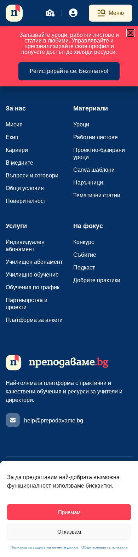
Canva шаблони (94, 170)
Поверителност (26, 201)
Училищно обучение (32, 275)
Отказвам (69, 532)
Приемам (69, 512)
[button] (130, 33)
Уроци (81, 124)
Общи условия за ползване (104, 547)
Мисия (14, 124)
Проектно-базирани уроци (99, 153)
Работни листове (95, 137)
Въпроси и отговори (32, 175)
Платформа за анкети (34, 320)
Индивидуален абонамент (25, 245)
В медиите (19, 163)
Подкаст (84, 268)
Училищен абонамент (34, 262)
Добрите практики (96, 280)
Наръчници (88, 183)
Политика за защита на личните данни (44, 547)
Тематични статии (96, 195)
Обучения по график (32, 287)
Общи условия (25, 188)
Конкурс (83, 242)
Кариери (17, 150)
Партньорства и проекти (26, 303)
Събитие (84, 255)
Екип (12, 137)
